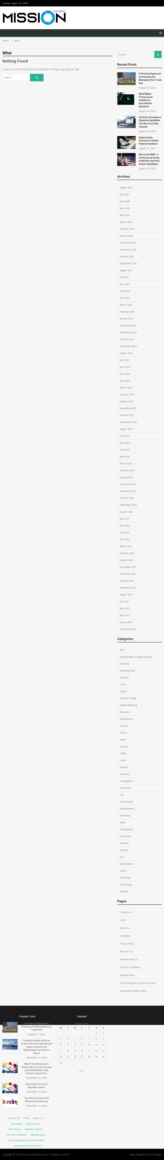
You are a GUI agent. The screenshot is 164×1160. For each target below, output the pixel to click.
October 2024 (127, 339)
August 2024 (126, 353)
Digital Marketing (128, 705)
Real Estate (125, 836)
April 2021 (125, 615)
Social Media (126, 863)
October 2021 (127, 580)
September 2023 (128, 422)
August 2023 (126, 428)
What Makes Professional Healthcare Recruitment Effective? (146, 100)
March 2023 (126, 463)
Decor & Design (128, 698)
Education (125, 711)
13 (82, 1045)
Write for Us (126, 951)
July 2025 (124, 277)
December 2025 (128, 242)
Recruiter (124, 843)
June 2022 (125, 525)
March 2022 (126, 546)
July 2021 (124, 601)
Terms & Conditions (130, 967)
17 (61, 1051)
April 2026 (125, 215)
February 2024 (127, 394)
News (123, 822)
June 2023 (125, 442)
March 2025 (126, 304)
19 (75, 1051)
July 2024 (124, 359)
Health (123, 753)
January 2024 (126, 401)
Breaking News (127, 670)
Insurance (125, 774)
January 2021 (126, 622)
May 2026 (125, 208)
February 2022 (127, 553)
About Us (124, 927)
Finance (124, 725)
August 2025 (126, 270)
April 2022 (125, 539)
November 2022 (128, 491)
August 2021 (126, 594)
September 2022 (128, 504)
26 (75, 1057)
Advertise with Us (129, 959)
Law (122, 794)
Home (123, 760)
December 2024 (128, 325)
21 (89, 1051)
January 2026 (126, 235)
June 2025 (125, 284)
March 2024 (126, 387)
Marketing (125, 815)
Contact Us (125, 912)
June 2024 (125, 366)
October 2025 (127, 256)
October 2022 (127, 497)
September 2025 (128, 263)
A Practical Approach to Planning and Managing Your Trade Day (36, 1026)
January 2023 (126, 477)
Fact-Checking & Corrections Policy (138, 982)
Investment (125, 787)
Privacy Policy (127, 943)
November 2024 (128, 332)
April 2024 (125, 380)
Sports (123, 870)
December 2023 (128, 408)
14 (89, 1045)
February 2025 (127, 311)
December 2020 (128, 629)
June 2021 (125, 608)
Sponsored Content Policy (133, 990)
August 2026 (126, 187)
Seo (122, 856)
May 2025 (125, 290)
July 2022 (124, 518)
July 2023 (124, 435)
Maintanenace (127, 808)
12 (75, 1045)
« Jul (81, 1070)
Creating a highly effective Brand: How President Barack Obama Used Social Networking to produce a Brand (36, 1046)
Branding (124, 663)
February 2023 (127, 470)
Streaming (125, 877)
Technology (126, 884)
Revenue (124, 849)
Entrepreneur (126, 718)
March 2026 (126, 221)
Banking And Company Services (136, 656)
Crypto (123, 691)
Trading (123, 891)
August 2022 (126, 511)
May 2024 (125, 373)
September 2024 (128, 346)
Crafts (123, 684)
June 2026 (125, 201)
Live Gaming (126, 801)
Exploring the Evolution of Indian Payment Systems (148, 140)
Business (124, 677)
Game (123, 739)
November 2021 (128, 573)
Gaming (124, 746)
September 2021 (128, 587)
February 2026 (127, 228)
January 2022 (126, 560)
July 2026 (124, 194)
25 (68, 1057)
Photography (126, 829)
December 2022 (128, 484)
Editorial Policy (127, 975)
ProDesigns (156, 1154)
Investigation (126, 780)
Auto (122, 649)
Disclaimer (125, 935)
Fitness (123, 732)
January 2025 (126, 318)
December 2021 (128, 566)
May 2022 (125, 532)
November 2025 (128, 249)
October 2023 (127, 415)
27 (82, 1057)
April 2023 (125, 456)
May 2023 (125, 449)
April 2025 (125, 297)
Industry (124, 767)
